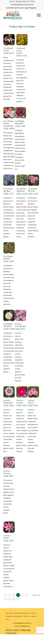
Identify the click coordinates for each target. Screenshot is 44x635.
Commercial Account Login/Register (21, 8)
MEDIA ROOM (18, 616)
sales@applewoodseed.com (22, 4)
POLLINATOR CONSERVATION (21, 613)
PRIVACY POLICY (12, 630)
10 (14, 599)
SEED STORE (9, 613)
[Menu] (38, 15)
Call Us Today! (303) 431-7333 (21, 1)
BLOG (7, 619)
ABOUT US (34, 616)
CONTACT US (26, 616)
